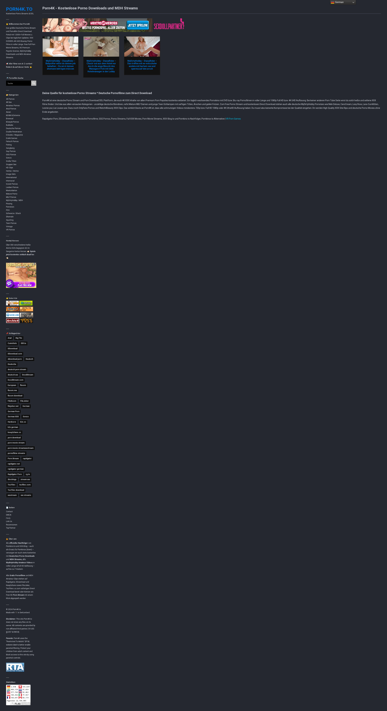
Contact (9, 511)
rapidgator (27, 458)
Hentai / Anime (12, 171)
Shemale (9, 217)
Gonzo (8, 158)
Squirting (9, 220)
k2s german (13, 427)
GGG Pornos (11, 155)
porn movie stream (16, 443)
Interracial (10, 181)
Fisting (9, 145)
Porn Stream (13, 458)
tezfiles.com (25, 485)
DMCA (8, 515)
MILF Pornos (11, 197)
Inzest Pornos (12, 184)
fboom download (15, 396)
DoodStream (27, 375)
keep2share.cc (14, 432)
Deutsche (12, 364)
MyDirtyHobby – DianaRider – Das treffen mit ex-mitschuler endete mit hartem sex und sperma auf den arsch (142, 65)
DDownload (12, 349)
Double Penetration (14, 132)
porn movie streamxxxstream (20, 448)
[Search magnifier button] (33, 83)
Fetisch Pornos (12, 141)
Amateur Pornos (13, 105)
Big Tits (19, 338)
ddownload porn (15, 359)
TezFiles (11, 485)
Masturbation (11, 190)
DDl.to (23, 343)
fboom (23, 385)
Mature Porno (11, 194)
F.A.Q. (8, 518)
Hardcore (12, 422)
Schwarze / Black (13, 213)
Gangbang (10, 148)
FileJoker (24, 401)
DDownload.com (15, 354)
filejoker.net (13, 406)
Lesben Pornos (12, 187)
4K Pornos (10, 99)
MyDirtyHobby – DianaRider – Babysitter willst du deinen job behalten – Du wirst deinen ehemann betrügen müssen (60, 65)
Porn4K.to (19, 9)
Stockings (12, 479)
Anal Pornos (11, 109)
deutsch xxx (13, 375)
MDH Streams (16, 559)
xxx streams (26, 495)
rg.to (28, 474)
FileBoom (12, 401)
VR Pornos (10, 230)
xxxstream (12, 495)
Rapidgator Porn (15, 474)
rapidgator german (16, 469)
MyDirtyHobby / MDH (14, 200)
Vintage (9, 226)
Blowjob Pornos (12, 122)
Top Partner (10, 528)
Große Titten (11, 161)
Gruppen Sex (11, 164)
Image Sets (11, 174)
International (11, 177)
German (26, 406)
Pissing (9, 204)
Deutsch (29, 359)
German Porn (13, 411)
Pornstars (10, 207)
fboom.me (12, 390)
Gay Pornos (11, 151)
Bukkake (9, 125)
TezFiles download (16, 490)
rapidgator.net (14, 464)
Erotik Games (11, 138)
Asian (8, 112)
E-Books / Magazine (14, 135)
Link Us (9, 521)
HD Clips (9, 168)
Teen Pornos (11, 223)
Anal (9, 338)
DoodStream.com (15, 380)
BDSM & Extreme (13, 115)
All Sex (9, 102)
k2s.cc (23, 422)
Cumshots (12, 343)
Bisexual (9, 119)
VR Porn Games (233, 119)
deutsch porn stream (17, 369)
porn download (14, 438)
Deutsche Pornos (13, 128)
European (12, 385)
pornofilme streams (16, 453)
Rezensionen (11, 525)
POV (8, 210)
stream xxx (25, 479)
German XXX (13, 417)
